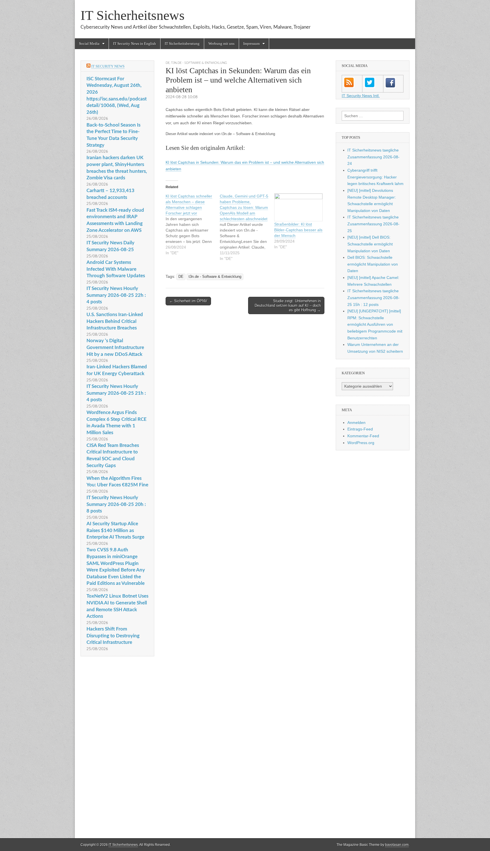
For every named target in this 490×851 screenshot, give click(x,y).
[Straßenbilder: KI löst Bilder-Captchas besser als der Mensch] (298, 207)
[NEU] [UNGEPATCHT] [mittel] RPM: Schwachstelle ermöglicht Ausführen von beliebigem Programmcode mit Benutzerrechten (374, 324)
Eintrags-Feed (360, 429)
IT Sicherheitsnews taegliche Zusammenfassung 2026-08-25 (373, 224)
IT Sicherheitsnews (133, 15)
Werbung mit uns (221, 43)
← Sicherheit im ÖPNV (188, 301)
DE (168, 62)
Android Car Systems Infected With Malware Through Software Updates (115, 269)
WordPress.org (360, 442)
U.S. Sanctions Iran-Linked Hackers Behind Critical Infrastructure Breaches (114, 321)
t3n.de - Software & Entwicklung (199, 62)
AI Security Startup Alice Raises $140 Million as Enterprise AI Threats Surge (115, 530)
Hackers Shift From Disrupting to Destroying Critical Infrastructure (113, 636)
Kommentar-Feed (363, 436)
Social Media (89, 43)
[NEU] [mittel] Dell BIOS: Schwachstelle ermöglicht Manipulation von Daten (370, 244)
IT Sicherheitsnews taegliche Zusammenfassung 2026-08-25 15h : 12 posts (373, 297)
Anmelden (356, 422)
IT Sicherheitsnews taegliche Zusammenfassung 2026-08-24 (373, 157)
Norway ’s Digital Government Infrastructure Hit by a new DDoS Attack (115, 347)
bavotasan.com (397, 845)
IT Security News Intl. (361, 95)
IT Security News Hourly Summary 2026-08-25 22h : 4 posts (116, 295)
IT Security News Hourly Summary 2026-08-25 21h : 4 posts (116, 393)
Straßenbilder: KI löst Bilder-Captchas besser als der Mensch (298, 230)
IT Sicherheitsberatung (182, 43)
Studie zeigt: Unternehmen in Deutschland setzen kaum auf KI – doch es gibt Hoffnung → (288, 305)
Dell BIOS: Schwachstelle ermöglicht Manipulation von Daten (372, 264)
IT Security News (107, 66)
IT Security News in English (134, 43)
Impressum (251, 43)
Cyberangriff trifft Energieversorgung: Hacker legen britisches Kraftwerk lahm (375, 177)
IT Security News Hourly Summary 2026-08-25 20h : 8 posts (116, 504)
